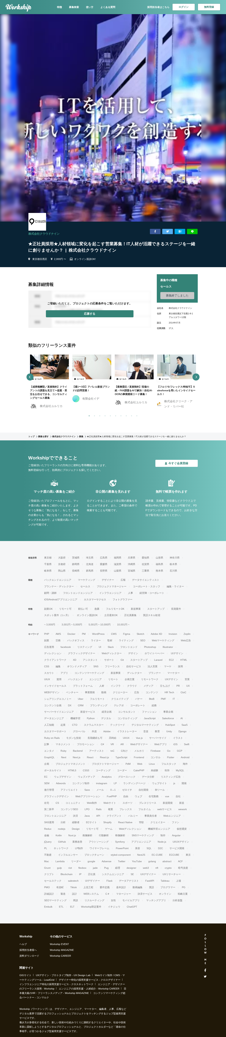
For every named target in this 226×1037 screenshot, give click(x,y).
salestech (73, 880)
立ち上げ (165, 685)
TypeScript (121, 757)
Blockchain (67, 874)
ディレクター (134, 672)
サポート (109, 659)
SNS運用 (49, 822)
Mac (46, 861)
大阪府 (62, 557)
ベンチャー (72, 692)
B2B (167, 770)
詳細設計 (49, 893)
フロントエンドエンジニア (78, 593)
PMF (163, 698)
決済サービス (145, 893)
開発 (184, 783)
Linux (152, 763)
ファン (175, 822)
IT (174, 698)
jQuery (48, 841)
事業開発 (90, 692)
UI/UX (126, 737)
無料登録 (209, 6)
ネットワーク (61, 848)
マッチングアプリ (156, 900)
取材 (109, 640)
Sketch (140, 633)
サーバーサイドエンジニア (59, 711)
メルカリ (139, 750)
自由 (125, 796)
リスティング (84, 647)
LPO (87, 809)
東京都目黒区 (39, 259)
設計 (74, 893)
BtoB (151, 698)
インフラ (116, 685)
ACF (180, 861)
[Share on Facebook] (155, 231)
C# (102, 744)
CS (57, 802)
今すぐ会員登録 (178, 463)
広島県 (103, 557)
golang (152, 861)
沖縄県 (131, 564)
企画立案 (130, 679)
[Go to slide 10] (136, 415)
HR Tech (169, 692)
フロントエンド (129, 647)
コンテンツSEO (69, 809)
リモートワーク (149, 679)
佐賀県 (145, 564)
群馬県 (89, 570)
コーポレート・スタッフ (146, 586)
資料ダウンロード (29, 955)
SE (132, 874)
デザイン (133, 653)
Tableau (165, 880)
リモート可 (65, 608)
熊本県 (159, 570)
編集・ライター (175, 586)
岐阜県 (48, 570)
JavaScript (150, 718)
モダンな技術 (73, 737)
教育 (157, 731)
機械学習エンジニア (159, 828)
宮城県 (131, 570)
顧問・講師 (50, 593)
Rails (99, 809)
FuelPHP (112, 796)
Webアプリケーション (87, 796)
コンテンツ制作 (81, 783)
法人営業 (152, 666)
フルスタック (168, 763)
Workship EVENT (59, 944)
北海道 (89, 564)
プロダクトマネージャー (105, 763)
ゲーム (108, 828)
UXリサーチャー (172, 874)
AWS (58, 633)
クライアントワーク (55, 659)
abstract (166, 861)
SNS (95, 666)
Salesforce (168, 718)
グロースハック (126, 776)
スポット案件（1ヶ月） (57, 615)
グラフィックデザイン (56, 796)
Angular (176, 835)
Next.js (76, 757)
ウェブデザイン (62, 776)
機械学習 (75, 718)
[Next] (196, 377)
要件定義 (105, 887)
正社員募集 (130, 615)
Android (185, 757)
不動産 (48, 854)
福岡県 (117, 557)
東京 (188, 854)
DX (69, 705)
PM (84, 633)
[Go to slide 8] (125, 415)
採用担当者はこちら (158, 7)
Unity (169, 731)
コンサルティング (127, 718)
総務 (154, 705)
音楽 (145, 731)
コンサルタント (126, 711)
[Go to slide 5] (109, 415)
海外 (185, 763)
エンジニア (95, 679)
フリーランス (112, 666)
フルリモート (97, 698)
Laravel (158, 659)
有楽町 (60, 887)
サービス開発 (177, 848)
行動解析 (104, 835)
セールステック (52, 880)
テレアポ (119, 705)
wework (182, 809)
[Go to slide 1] (88, 415)
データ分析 (148, 776)
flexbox (82, 867)
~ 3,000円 (49, 624)
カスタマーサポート (55, 731)
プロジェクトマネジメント (70, 763)
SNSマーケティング (143, 835)
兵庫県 (131, 557)
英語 (151, 887)
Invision (173, 633)
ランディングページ (134, 783)
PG (183, 887)
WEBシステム (91, 893)
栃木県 (173, 564)
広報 (123, 579)
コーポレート (137, 705)
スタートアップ (156, 608)
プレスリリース (147, 802)
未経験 (154, 770)
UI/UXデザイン (181, 841)
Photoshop (150, 647)
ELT (72, 906)
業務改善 (77, 841)
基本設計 (121, 887)
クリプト (49, 874)
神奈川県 (175, 557)
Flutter (170, 757)
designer (131, 867)
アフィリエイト (69, 789)
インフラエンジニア (110, 593)
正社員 (91, 874)
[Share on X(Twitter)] (167, 231)
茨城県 (75, 557)
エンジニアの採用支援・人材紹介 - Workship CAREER (89, 988)
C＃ (107, 893)
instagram (101, 783)
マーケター (173, 672)
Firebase (155, 750)
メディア (148, 685)
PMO (47, 887)
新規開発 (168, 802)
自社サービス (133, 666)
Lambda (60, 861)
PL (45, 848)
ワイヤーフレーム (99, 848)
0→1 (113, 789)
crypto (168, 867)
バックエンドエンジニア (57, 579)
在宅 (46, 802)
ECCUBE (174, 854)
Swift (186, 744)
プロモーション (85, 744)
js (174, 783)
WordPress (98, 633)
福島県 (159, 564)
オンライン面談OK (87, 615)
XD (74, 659)
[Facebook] (205, 970)
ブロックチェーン (94, 854)
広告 (136, 692)
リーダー (76, 861)
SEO (142, 640)
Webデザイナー (139, 744)
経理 (117, 867)
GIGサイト (25, 975)
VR (112, 744)
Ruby (63, 750)
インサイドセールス (55, 685)
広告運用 (49, 647)
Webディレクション (130, 828)
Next (63, 757)
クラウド (132, 685)
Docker (71, 633)
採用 (180, 666)
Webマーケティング (163, 640)
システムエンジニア (113, 874)
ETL (61, 906)
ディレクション (52, 653)
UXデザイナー (148, 874)
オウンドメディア (77, 666)
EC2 (171, 659)
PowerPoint (122, 848)
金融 (46, 835)
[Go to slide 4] (104, 415)
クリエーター (120, 692)
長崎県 (75, 570)
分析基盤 (177, 900)
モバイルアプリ (131, 900)
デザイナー (108, 579)
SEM (46, 783)
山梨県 (117, 570)
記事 (46, 744)
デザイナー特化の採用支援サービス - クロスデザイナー (89, 979)
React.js (104, 757)
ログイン (184, 6)
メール (100, 789)
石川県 (173, 570)
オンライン (165, 893)
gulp (59, 867)
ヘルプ (23, 944)
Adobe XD (156, 633)
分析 (63, 822)
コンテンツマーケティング (89, 672)
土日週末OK (111, 615)
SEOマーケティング (55, 900)
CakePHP (138, 770)
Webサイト (109, 802)
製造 (63, 893)
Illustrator (168, 647)
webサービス (164, 809)
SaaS (185, 724)
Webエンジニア (172, 815)
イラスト (178, 737)
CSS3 (86, 770)
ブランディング (98, 705)
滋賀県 (117, 564)
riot (70, 867)
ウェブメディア (86, 776)
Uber (80, 698)
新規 (181, 802)
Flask (109, 880)
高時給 (112, 737)
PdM (128, 763)
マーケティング (86, 579)
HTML (183, 659)
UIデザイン (177, 653)
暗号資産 (183, 867)
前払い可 (83, 608)
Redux (47, 828)
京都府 (62, 564)
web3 (146, 867)
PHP (46, 633)
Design (76, 828)
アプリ (64, 672)
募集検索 (74, 7)
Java (87, 815)
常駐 (141, 822)
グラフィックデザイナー (81, 653)
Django (182, 731)
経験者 (75, 822)
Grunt (47, 867)
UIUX (47, 679)
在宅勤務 (154, 796)
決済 (75, 815)
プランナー (154, 672)
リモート (113, 679)
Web (139, 763)
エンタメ (49, 750)
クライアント (114, 815)
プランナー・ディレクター (59, 586)
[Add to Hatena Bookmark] (180, 231)
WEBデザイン (52, 692)
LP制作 (79, 848)
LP (115, 783)
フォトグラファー (122, 599)
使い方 (89, 7)
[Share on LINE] (192, 231)
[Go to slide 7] (120, 415)
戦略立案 (183, 893)
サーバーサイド (157, 737)
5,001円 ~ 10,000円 (100, 624)
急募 (96, 608)
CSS (46, 666)
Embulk (48, 906)
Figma (126, 633)
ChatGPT (132, 906)
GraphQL (49, 757)
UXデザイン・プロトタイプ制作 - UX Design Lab (63, 975)
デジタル (106, 718)
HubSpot (170, 724)
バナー (138, 698)
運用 (58, 679)
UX (188, 685)
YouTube (137, 861)
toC (112, 750)
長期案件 (176, 608)
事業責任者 (150, 815)
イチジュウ (114, 906)
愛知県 (145, 557)
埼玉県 (89, 557)
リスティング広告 (171, 776)
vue (167, 796)
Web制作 (92, 802)
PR (178, 685)
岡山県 (62, 570)
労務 (58, 640)
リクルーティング (94, 900)
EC (45, 776)
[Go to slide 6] (115, 415)
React (90, 757)
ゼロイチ (127, 789)
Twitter (121, 861)
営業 (187, 679)
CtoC (183, 692)
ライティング (126, 640)
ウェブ (138, 796)
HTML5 (72, 770)
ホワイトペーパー (154, 653)
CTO (74, 724)
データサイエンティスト (145, 579)
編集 (58, 666)
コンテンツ (152, 692)
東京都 (48, 557)
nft (156, 867)
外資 (94, 731)
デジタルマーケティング (145, 724)
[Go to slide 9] (131, 415)
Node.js (162, 841)
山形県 (159, 557)
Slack (111, 647)
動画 (103, 692)
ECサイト (91, 822)
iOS (175, 744)
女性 (113, 900)
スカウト (49, 672)
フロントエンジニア (55, 815)
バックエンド (75, 679)
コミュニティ (73, 802)
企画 (46, 763)
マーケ (167, 666)
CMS (114, 633)
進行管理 (49, 789)
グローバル (79, 731)
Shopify (107, 822)
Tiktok (73, 887)
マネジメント (63, 744)
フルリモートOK (115, 608)
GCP (179, 750)
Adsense (106, 861)
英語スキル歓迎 (151, 615)
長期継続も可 (95, 737)
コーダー (122, 770)
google (91, 861)
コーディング (103, 770)
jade (95, 867)
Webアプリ (160, 744)
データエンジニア (54, 718)
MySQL (180, 770)
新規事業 (136, 608)
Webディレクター (112, 653)
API (98, 815)
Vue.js (139, 737)
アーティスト (96, 750)
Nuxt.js (72, 835)
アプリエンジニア (141, 841)
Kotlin (59, 835)
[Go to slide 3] (99, 415)
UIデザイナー (92, 880)
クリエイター (157, 822)
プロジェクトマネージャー (111, 586)
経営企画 (107, 711)
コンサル (155, 757)
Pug (106, 867)
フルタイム (144, 809)
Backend (78, 750)
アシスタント (90, 659)
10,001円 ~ (123, 624)
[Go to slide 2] (94, 415)
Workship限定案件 (91, 906)
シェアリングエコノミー (57, 698)
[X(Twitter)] (205, 976)
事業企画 (168, 711)
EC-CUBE (157, 854)
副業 (46, 640)
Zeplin (187, 633)
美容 (137, 848)
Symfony (120, 841)
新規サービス (87, 711)
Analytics (107, 776)
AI (181, 718)
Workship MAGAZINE (62, 950)
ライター (96, 640)
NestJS (141, 854)
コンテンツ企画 (52, 705)
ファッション (149, 711)
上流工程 (88, 887)
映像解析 (120, 835)
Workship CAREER (60, 955)
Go (168, 750)
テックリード (117, 724)
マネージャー (123, 893)
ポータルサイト (52, 770)
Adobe (107, 731)
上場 (178, 880)
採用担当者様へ (28, 950)
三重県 (145, 570)
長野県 (103, 570)
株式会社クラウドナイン (44, 233)
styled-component (121, 854)
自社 (178, 796)
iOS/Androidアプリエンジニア (60, 599)
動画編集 (137, 887)
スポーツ (127, 802)
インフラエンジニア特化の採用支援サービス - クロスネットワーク (56, 984)
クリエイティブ (120, 698)
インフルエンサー (68, 854)
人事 (130, 593)
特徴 (59, 7)
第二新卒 (49, 809)
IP (80, 874)
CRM (81, 705)
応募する (89, 313)
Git (122, 659)
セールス (85, 586)
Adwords (61, 783)
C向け (124, 750)
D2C (160, 848)
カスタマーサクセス (95, 599)
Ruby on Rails (52, 737)
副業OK (48, 608)
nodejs (61, 828)
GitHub (62, 841)
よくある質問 (107, 7)
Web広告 (186, 640)
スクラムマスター (94, 724)
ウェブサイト (159, 783)
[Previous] (30, 377)
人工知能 (49, 724)
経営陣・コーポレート (151, 593)
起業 (63, 724)
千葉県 (48, 564)
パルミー (133, 815)
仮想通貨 (182, 828)
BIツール (160, 789)
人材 (101, 685)
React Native (125, 822)
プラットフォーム (83, 685)
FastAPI (149, 880)
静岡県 (75, 564)
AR (122, 744)
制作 (162, 835)
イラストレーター (127, 731)
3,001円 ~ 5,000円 (72, 624)
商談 (75, 900)
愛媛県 (103, 564)
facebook (66, 647)
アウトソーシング (99, 841)
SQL (149, 848)
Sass (87, 789)
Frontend (139, 757)
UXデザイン (171, 679)
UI (100, 647)
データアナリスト (129, 880)
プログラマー (167, 887)
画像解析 (87, 835)
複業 (110, 809)
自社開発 (143, 789)
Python (91, 718)
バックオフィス (75, 640)
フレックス (126, 809)
